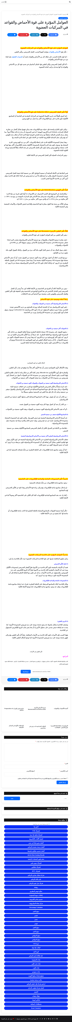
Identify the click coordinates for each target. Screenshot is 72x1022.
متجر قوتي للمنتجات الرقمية (36, 859)
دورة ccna (36, 943)
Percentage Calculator (36, 907)
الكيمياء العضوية (58, 14)
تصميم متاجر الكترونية (36, 899)
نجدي (36, 919)
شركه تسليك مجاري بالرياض (36, 875)
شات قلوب (36, 968)
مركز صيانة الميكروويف (36, 903)
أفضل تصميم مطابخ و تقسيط (36, 851)
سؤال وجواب (36, 996)
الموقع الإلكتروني (31, 771)
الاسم (66, 763)
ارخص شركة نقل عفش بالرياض (36, 984)
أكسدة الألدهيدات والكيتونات (61, 708)
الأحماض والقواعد (54, 52)
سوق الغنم (36, 911)
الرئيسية (65, 14)
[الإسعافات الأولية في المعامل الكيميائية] (14, 718)
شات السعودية (36, 960)
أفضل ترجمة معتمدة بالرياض (36, 847)
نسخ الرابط (26, 671)
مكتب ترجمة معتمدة (36, 980)
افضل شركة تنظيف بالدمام (36, 988)
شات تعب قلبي (36, 964)
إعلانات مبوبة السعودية (36, 895)
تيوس (36, 923)
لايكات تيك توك (36, 947)
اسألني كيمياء (36, 1000)
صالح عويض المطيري (36, 891)
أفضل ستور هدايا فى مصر (36, 843)
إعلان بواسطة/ (40, 824)
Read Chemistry (36, 1008)
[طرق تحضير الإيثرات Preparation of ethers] (14, 699)
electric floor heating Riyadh (36, 855)
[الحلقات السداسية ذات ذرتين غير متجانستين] (36, 719)
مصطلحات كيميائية (36, 1004)
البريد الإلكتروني (63, 771)
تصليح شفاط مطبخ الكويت (36, 976)
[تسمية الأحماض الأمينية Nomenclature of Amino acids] (36, 699)
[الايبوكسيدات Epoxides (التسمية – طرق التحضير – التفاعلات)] (58, 718)
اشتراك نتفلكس (36, 867)
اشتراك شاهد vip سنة (36, 835)
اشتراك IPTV (36, 871)
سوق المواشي (36, 935)
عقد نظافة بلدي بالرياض (36, 956)
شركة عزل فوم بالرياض (36, 883)
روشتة (36, 887)
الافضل (36, 992)
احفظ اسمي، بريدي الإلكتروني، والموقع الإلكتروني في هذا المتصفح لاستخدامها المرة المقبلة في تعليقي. (41, 778)
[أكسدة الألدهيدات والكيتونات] (58, 699)
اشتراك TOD (36, 831)
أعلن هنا (36, 827)
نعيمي (36, 915)
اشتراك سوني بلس (36, 863)
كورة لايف (36, 951)
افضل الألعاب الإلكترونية (36, 839)
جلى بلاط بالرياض (36, 879)
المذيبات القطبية (17, 57)
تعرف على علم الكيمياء (6, 1019)
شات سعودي (36, 972)
